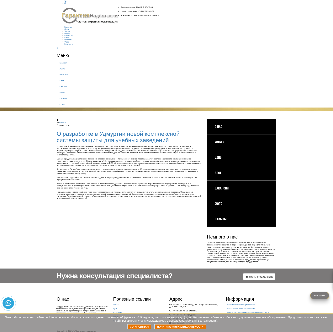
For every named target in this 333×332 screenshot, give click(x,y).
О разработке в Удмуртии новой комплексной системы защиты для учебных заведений (118, 137)
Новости (68, 40)
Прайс (67, 33)
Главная (68, 27)
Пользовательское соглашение (240, 309)
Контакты (68, 44)
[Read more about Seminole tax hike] (65, 1)
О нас (67, 29)
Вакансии (68, 35)
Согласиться (139, 326)
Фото (66, 42)
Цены (115, 309)
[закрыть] (57, 48)
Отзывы (63, 87)
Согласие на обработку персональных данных (247, 313)
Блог (66, 38)
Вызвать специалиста (259, 276)
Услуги (67, 31)
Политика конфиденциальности (241, 305)
